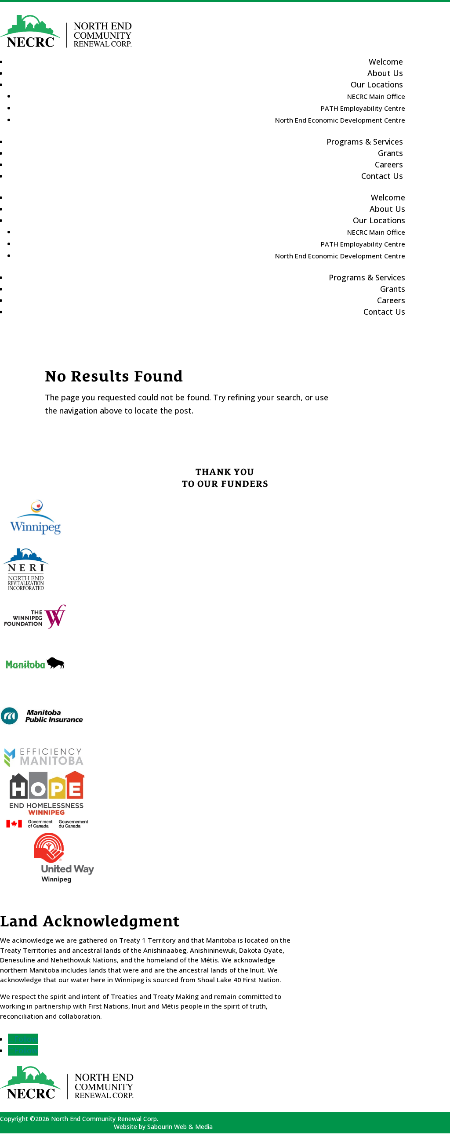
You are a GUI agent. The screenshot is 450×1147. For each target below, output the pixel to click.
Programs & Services (365, 141)
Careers (391, 300)
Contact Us (382, 176)
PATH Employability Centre (363, 108)
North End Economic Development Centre (340, 120)
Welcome (388, 197)
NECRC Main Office (376, 96)
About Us (387, 208)
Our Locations (377, 84)
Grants (392, 288)
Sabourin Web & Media (180, 1126)
